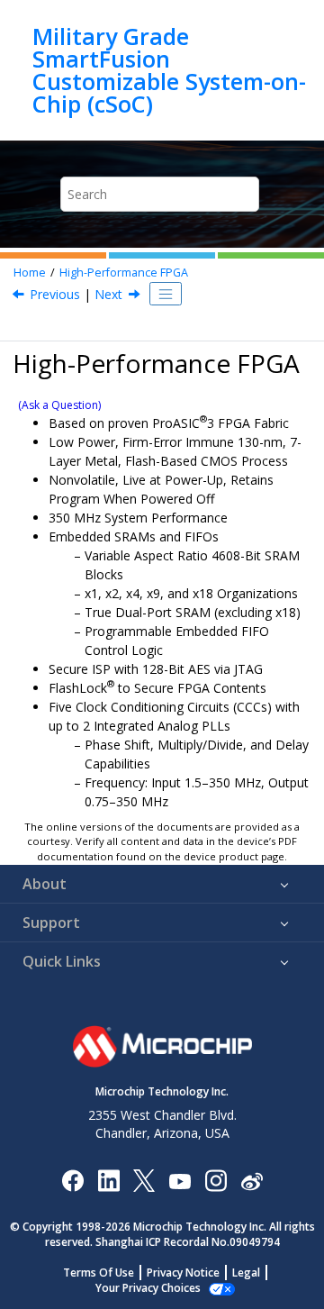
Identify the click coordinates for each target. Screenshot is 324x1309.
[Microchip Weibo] (251, 1180)
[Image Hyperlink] (179, 1180)
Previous (55, 294)
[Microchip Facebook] (72, 1179)
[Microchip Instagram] (215, 1179)
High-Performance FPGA (123, 272)
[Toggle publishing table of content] (165, 293)
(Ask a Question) (59, 405)
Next (108, 294)
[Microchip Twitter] (144, 1179)
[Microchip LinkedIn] (108, 1179)
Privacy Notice (183, 1272)
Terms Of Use (98, 1272)
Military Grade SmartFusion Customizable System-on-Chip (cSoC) (169, 70)
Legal (246, 1272)
